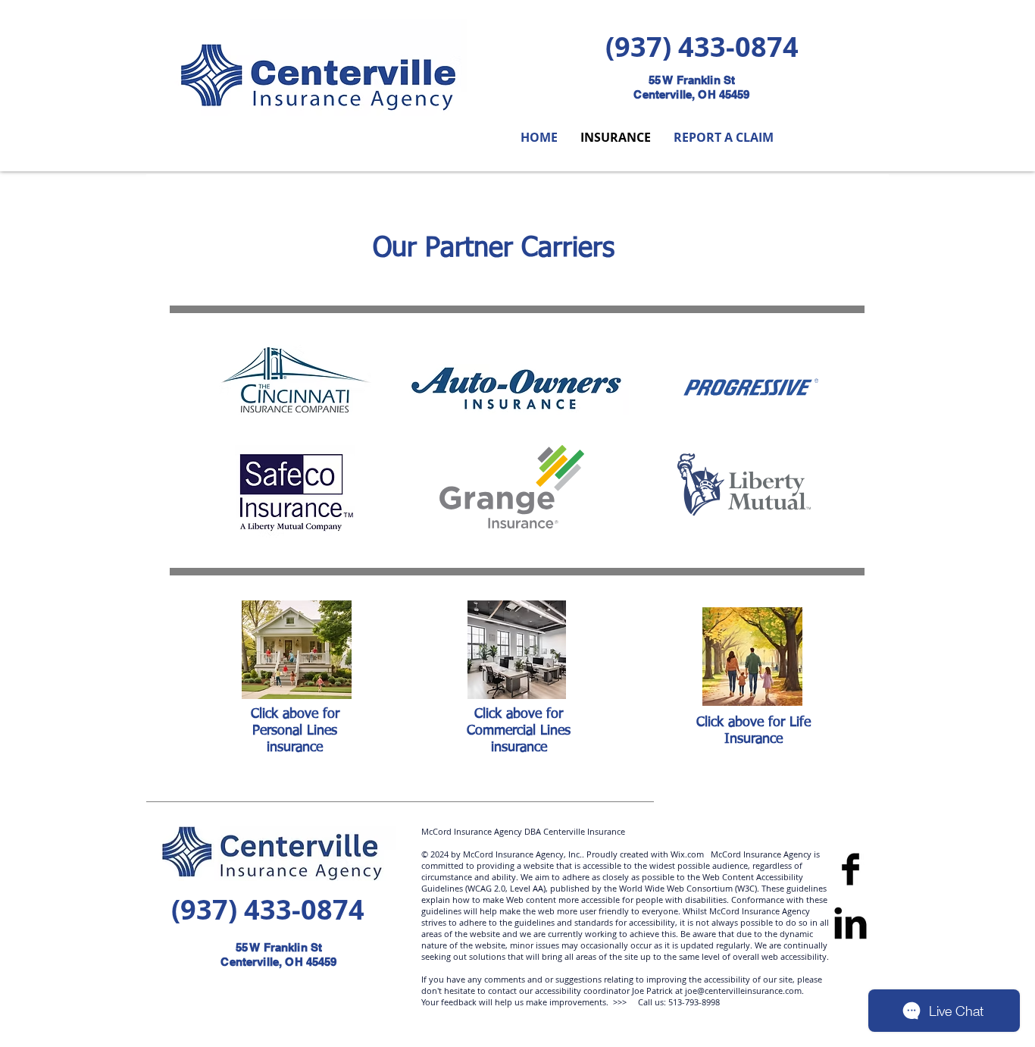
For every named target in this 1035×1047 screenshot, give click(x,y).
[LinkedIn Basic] (850, 923)
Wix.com (686, 854)
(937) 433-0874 (702, 46)
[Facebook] (850, 869)
